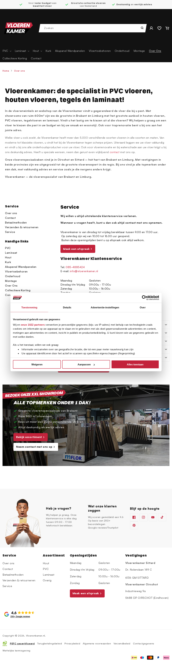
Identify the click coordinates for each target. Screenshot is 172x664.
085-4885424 (75, 267)
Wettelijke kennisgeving (16, 650)
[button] (7, 51)
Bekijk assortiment (29, 437)
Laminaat (11, 252)
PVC (8, 248)
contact (115, 152)
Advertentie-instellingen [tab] (105, 307)
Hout (8, 257)
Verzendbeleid (122, 643)
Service (10, 232)
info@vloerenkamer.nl (84, 271)
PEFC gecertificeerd (22, 643)
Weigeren (36, 364)
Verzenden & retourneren (21, 227)
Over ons (19, 70)
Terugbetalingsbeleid (49, 643)
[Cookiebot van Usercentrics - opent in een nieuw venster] (144, 297)
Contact (10, 217)
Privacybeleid (72, 643)
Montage (11, 281)
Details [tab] (67, 307)
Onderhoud (12, 276)
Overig (47, 580)
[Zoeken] (142, 28)
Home (6, 70)
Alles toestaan (135, 364)
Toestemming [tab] (29, 307)
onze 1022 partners (33, 324)
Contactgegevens (143, 643)
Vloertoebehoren (16, 271)
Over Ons (11, 285)
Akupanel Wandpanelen (20, 266)
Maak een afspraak (76, 249)
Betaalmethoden (16, 222)
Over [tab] (142, 307)
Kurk (8, 262)
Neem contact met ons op (34, 446)
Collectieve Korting (17, 290)
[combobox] (93, 28)
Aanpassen (84, 364)
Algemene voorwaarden (97, 643)
